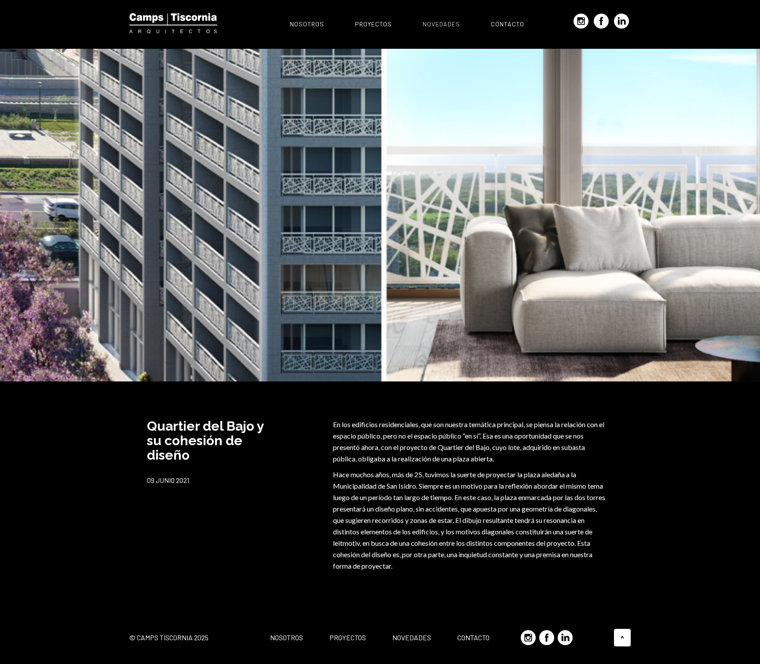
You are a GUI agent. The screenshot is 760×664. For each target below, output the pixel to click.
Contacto (507, 24)
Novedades (441, 24)
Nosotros (307, 24)
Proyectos (373, 24)
